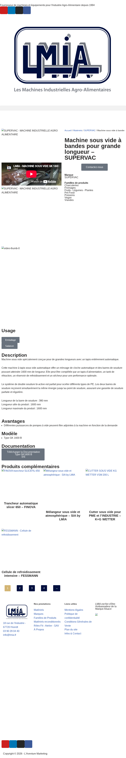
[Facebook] (27, 10)
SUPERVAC (89, 130)
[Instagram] (19, 10)
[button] (63, 108)
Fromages (70, 187)
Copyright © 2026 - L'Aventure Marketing (25, 753)
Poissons (70, 195)
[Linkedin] (11, 10)
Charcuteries (72, 185)
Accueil (68, 130)
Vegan (68, 197)
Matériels (77, 130)
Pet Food (70, 192)
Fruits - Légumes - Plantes (79, 190)
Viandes (69, 200)
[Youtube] (4, 10)
